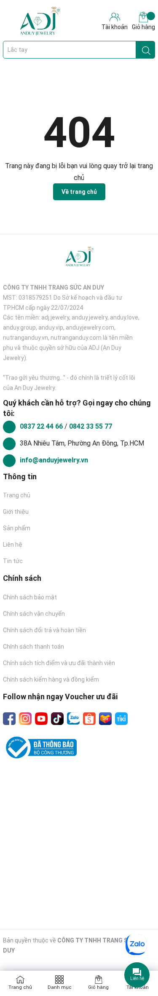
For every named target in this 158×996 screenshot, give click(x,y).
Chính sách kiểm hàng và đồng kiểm (51, 679)
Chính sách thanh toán (33, 646)
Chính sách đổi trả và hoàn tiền (44, 630)
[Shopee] (89, 718)
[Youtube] (41, 718)
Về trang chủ (79, 191)
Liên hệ (12, 544)
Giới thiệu (16, 511)
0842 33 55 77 (90, 426)
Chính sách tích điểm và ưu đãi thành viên (59, 663)
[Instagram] (25, 718)
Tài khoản (137, 987)
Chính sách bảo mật (30, 597)
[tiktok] (57, 718)
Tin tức (13, 561)
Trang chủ (16, 495)
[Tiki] (121, 718)
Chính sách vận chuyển (34, 613)
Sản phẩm (16, 528)
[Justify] (146, 49)
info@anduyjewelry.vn (54, 460)
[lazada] (105, 718)
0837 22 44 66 (42, 426)
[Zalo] (73, 718)
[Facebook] (9, 718)
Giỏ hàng (143, 27)
